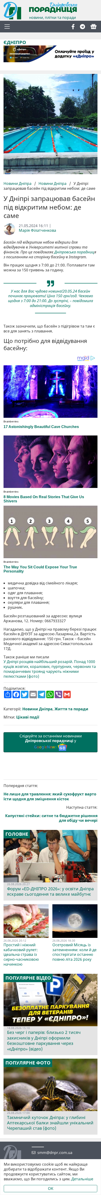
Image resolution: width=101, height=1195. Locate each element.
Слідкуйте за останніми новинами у (50, 741)
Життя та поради (71, 709)
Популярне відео (28, 978)
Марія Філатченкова (37, 230)
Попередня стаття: (50, 792)
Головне (16, 834)
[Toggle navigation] (7, 26)
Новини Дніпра (18, 183)
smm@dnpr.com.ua (54, 1152)
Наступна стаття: (51, 814)
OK (50, 1188)
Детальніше (82, 1179)
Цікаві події (27, 717)
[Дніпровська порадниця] (16, 1154)
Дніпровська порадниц (74, 252)
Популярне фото (27, 1063)
